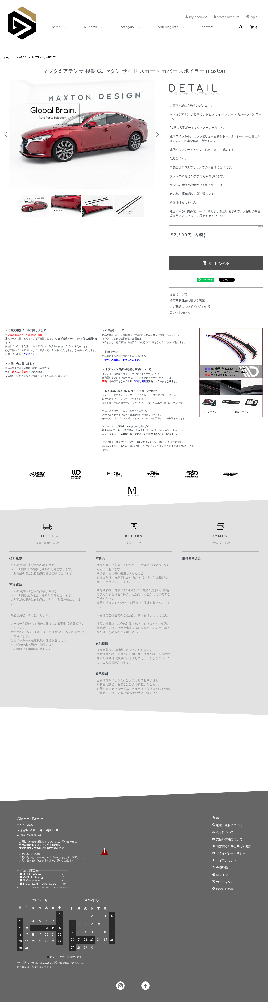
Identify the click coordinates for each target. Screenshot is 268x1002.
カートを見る (224, 882)
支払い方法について (228, 839)
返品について (178, 294)
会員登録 (221, 867)
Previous (6, 134)
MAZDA (21, 57)
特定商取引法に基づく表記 (187, 300)
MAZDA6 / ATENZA (44, 57)
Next (157, 134)
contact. (208, 27)
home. (56, 27)
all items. (91, 27)
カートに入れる (219, 263)
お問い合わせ (224, 888)
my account (197, 17)
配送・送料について (228, 825)
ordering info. (168, 27)
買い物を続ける (180, 312)
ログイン (221, 874)
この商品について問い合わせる (190, 306)
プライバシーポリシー (230, 853)
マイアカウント (226, 860)
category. (128, 27)
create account (228, 17)
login (253, 17)
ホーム (7, 57)
